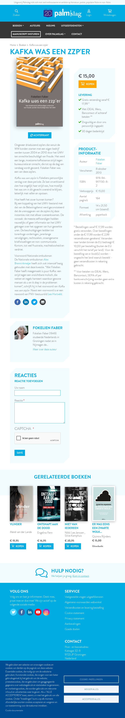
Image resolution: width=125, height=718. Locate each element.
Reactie (18, 400)
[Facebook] (17, 301)
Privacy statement (74, 618)
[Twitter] (34, 301)
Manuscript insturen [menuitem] (26, 34)
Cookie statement (74, 613)
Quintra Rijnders (101, 536)
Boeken (22, 45)
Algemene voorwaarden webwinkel (83, 602)
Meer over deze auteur (45, 349)
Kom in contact (81, 576)
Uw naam (19, 388)
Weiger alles (91, 689)
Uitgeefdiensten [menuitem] (70, 27)
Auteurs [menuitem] (35, 25)
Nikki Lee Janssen (75, 532)
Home (13, 45)
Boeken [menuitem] (16, 27)
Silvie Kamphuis (73, 535)
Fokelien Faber (100, 161)
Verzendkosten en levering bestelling (84, 607)
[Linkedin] (26, 301)
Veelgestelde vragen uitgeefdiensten (84, 597)
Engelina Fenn (45, 532)
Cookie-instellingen (91, 679)
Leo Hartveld (55, 294)
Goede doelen (72, 629)
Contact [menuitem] (76, 34)
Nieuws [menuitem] (50, 25)
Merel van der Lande (21, 532)
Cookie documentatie (14, 710)
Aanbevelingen (72, 624)
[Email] (43, 301)
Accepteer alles (91, 699)
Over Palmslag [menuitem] (53, 35)
